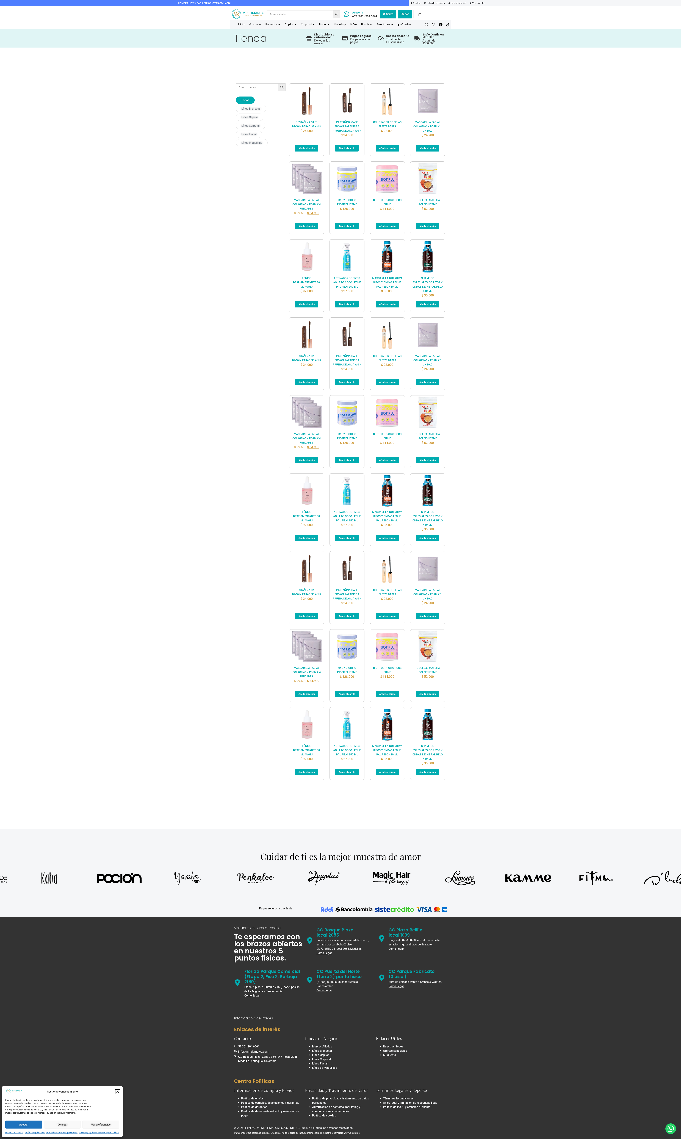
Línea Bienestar (251, 108)
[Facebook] (440, 24)
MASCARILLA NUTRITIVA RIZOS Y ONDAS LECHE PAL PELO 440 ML (387, 282)
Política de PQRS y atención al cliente (406, 1107)
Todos (245, 100)
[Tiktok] (447, 24)
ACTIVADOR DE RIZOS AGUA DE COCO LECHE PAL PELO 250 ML (347, 282)
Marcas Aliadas (322, 1046)
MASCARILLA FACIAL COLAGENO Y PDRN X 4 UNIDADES (306, 204)
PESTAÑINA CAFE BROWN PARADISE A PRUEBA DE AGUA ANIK (347, 126)
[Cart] (420, 14)
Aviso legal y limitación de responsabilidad (99, 1132)
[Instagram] (433, 24)
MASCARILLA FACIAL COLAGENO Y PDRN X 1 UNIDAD (427, 126)
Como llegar (324, 953)
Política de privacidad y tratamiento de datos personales (51, 1132)
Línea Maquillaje (251, 142)
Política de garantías (254, 1107)
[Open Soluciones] (392, 24)
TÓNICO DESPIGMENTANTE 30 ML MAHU (306, 282)
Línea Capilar (249, 117)
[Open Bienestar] (279, 24)
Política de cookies (14, 1132)
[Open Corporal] (313, 24)
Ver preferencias (101, 1124)
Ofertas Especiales (395, 1050)
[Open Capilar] (295, 24)
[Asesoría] (346, 14)
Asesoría (357, 12)
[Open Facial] (328, 24)
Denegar (62, 1124)
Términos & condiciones (398, 1098)
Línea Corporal (250, 125)
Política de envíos (252, 1098)
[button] (117, 1092)
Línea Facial (249, 134)
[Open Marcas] (260, 24)
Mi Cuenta (389, 1055)
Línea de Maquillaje (324, 1067)
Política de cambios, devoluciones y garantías (270, 1102)
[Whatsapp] (426, 24)
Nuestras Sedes (393, 1046)
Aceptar (23, 1124)
